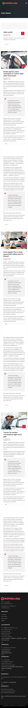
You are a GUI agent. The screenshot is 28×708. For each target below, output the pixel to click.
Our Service (3, 614)
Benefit (2, 620)
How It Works (4, 616)
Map (2, 642)
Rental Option (4, 618)
